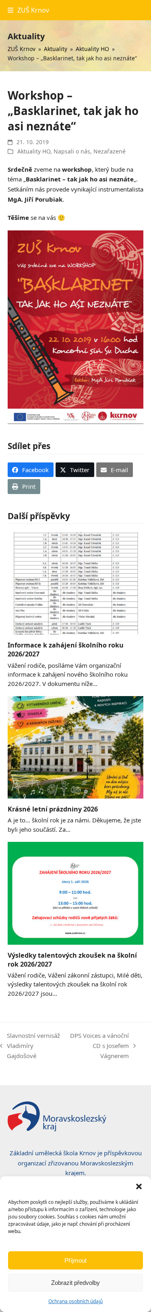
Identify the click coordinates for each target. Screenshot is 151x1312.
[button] (139, 1186)
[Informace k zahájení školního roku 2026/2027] (76, 583)
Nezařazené (109, 151)
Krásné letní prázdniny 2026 (53, 809)
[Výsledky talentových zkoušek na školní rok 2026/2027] (76, 892)
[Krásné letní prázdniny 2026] (76, 747)
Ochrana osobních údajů (75, 1301)
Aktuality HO (33, 151)
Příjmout (75, 1260)
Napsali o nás (72, 151)
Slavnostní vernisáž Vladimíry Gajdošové (30, 1046)
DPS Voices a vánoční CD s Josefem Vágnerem (98, 1046)
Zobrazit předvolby (75, 1282)
